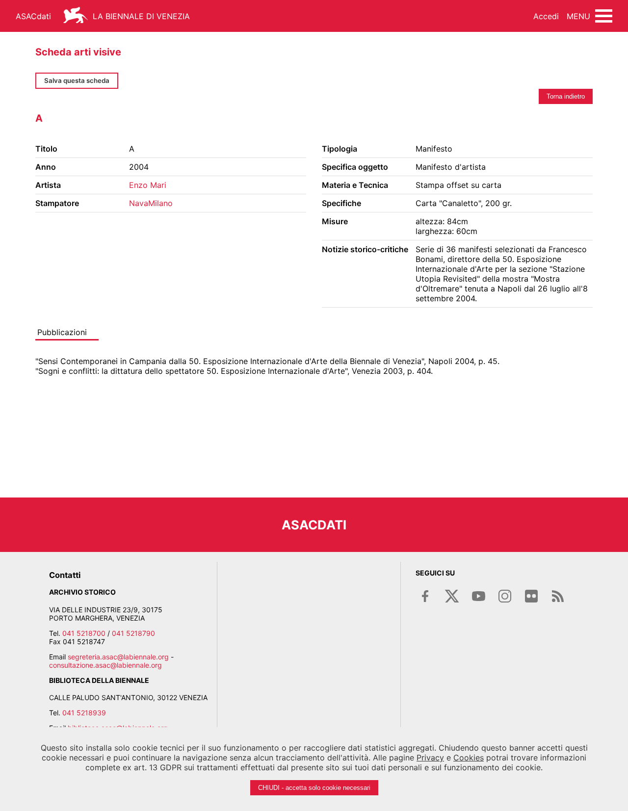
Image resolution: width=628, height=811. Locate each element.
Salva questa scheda (76, 80)
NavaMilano (151, 203)
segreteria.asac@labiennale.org (118, 657)
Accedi (546, 16)
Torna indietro (566, 96)
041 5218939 (84, 712)
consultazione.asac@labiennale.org (105, 665)
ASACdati (33, 16)
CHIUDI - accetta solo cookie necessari (314, 787)
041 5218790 (133, 633)
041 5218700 (83, 633)
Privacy (430, 757)
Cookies (468, 757)
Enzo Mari (147, 185)
